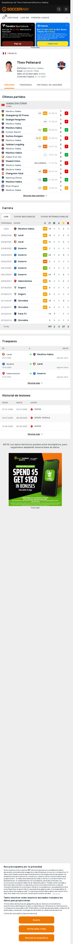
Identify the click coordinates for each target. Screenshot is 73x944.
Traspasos (25, 86)
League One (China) (16, 104)
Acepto (36, 920)
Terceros (56, 893)
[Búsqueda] (59, 9)
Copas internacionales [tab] (54, 218)
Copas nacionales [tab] (24, 218)
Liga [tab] (6, 218)
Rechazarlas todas (36, 929)
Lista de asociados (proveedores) (20, 913)
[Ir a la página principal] (18, 9)
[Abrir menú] (66, 9)
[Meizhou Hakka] (61, 70)
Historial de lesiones (49, 86)
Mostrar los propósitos (36, 938)
